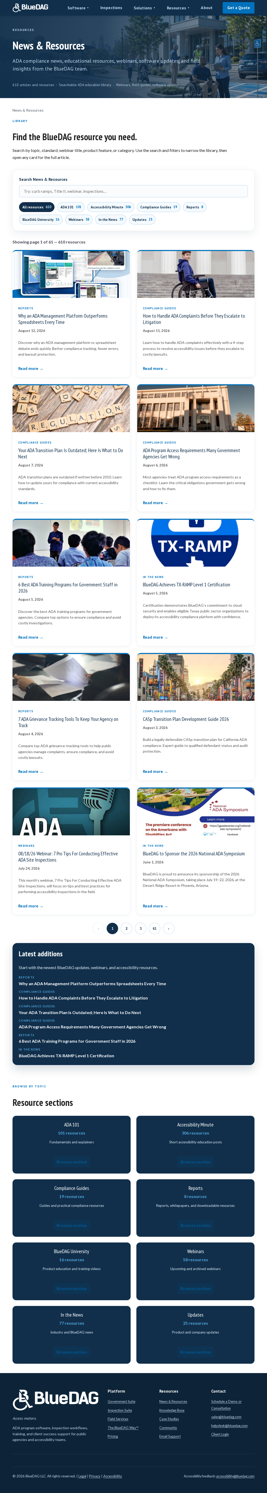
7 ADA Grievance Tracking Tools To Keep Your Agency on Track (68, 722)
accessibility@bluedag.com (235, 1476)
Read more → (31, 368)
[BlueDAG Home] (30, 7)
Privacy (94, 1476)
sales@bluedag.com (226, 1417)
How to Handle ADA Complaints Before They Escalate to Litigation (194, 318)
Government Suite (121, 1401)
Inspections (111, 7)
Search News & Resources (43, 179)
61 (154, 929)
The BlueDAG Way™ (123, 1428)
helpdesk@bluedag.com (229, 1426)
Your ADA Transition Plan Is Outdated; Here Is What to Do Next (70, 453)
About (207, 7)
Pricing (113, 1436)
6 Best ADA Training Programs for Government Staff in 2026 (68, 587)
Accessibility (112, 1476)
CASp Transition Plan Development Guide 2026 (186, 719)
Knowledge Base (171, 1410)
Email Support (170, 1436)
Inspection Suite (120, 1410)
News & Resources (173, 1401)
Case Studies (169, 1419)
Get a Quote (238, 7)
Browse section (72, 1161)
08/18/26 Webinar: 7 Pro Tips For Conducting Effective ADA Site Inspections (68, 856)
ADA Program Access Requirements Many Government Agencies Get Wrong (191, 453)
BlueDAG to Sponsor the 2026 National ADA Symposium (194, 853)
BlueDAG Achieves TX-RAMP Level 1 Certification (186, 584)
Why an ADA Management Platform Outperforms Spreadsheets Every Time (62, 318)
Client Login (220, 1434)
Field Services (118, 1419)
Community (168, 1428)
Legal (82, 1476)
